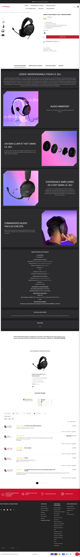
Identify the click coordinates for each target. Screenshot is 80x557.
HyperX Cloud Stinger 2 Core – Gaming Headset (39, 375)
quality (6, 418)
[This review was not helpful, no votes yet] (74, 431)
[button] (51, 6)
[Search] (74, 7)
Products (6, 12)
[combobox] (20, 413)
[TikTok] (7, 509)
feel (12, 418)
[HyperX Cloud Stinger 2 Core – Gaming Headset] (40, 363)
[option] (23, 29)
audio (9, 418)
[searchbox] (8, 413)
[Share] (44, 37)
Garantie (61, 65)
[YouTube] (10, 509)
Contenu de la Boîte (51, 65)
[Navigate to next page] (46, 483)
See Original (19, 440)
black (33, 386)
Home (2, 12)
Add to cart (62, 36)
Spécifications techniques (35, 65)
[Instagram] (4, 509)
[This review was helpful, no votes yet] (72, 431)
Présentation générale (20, 65)
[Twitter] (13, 509)
